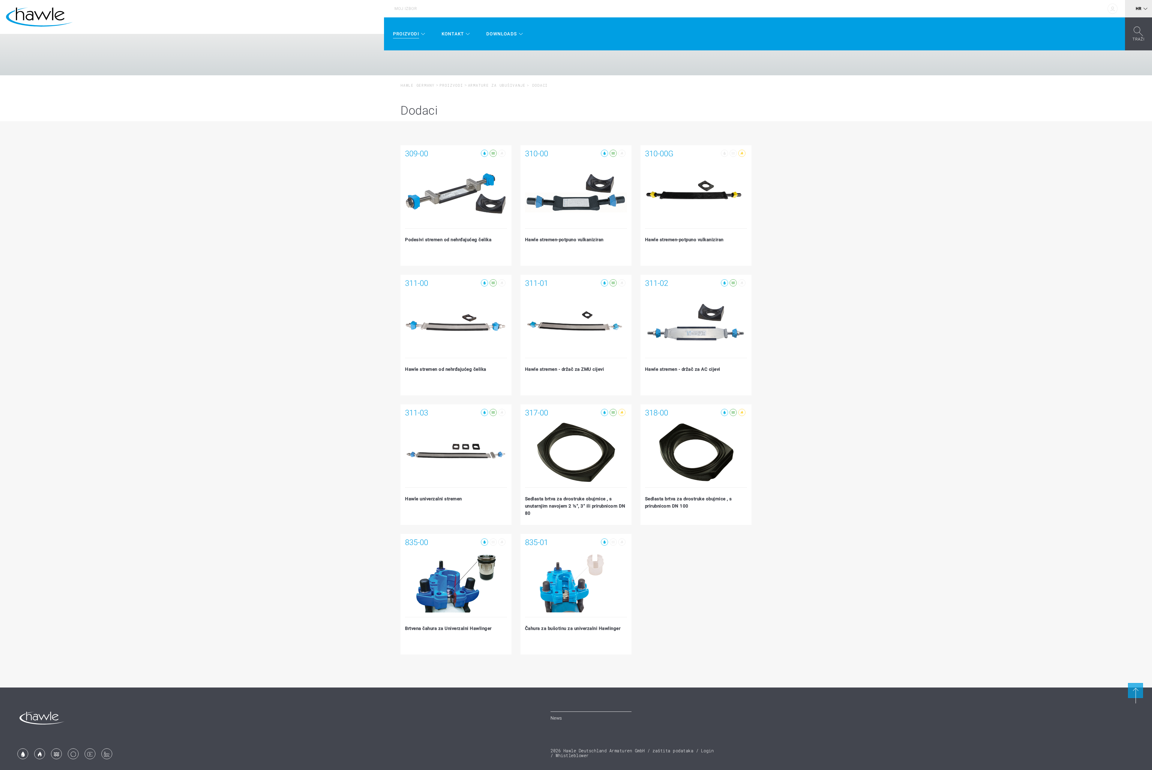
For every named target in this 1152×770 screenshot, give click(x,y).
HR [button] (1139, 8)
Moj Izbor (405, 8)
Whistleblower (572, 755)
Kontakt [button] (453, 34)
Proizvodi (451, 85)
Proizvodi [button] (406, 34)
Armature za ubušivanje (497, 85)
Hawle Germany (417, 85)
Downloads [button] (501, 34)
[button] (1138, 33)
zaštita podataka (672, 751)
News (556, 718)
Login (707, 751)
